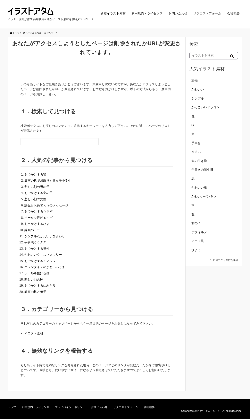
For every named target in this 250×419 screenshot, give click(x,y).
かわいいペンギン (203, 196)
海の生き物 (199, 160)
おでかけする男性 (36, 248)
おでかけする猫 (35, 174)
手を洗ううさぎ (35, 242)
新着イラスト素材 (113, 13)
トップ (12, 407)
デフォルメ (199, 232)
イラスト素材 (33, 333)
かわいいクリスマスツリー (43, 254)
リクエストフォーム (207, 13)
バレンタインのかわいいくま (44, 267)
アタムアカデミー (212, 411)
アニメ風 (197, 241)
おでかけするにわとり (40, 285)
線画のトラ (32, 230)
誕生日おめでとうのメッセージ (46, 205)
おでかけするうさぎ (38, 211)
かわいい (197, 89)
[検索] (232, 55)
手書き (196, 143)
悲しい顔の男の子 (36, 186)
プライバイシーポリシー (70, 407)
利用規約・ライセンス (147, 13)
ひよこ (196, 250)
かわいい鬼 (199, 187)
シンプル (197, 98)
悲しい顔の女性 (35, 199)
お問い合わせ (178, 13)
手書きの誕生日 (202, 169)
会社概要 (233, 13)
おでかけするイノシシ (40, 261)
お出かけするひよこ (38, 223)
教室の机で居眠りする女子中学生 (47, 180)
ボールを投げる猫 (36, 273)
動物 (194, 80)
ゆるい (196, 151)
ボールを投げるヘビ (38, 217)
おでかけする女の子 (38, 193)
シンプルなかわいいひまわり (44, 236)
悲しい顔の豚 (33, 279)
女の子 (196, 223)
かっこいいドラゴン (205, 107)
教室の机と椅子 (35, 291)
